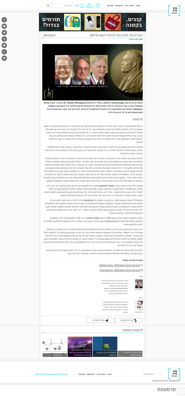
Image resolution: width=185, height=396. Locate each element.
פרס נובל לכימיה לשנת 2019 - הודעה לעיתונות (119, 265)
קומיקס (110, 5)
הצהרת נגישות (148, 374)
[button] (48, 6)
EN (76, 5)
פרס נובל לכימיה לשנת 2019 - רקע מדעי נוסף (120, 270)
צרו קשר (82, 5)
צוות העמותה (89, 5)
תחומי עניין (129, 5)
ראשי (138, 5)
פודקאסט (119, 5)
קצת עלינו (98, 5)
